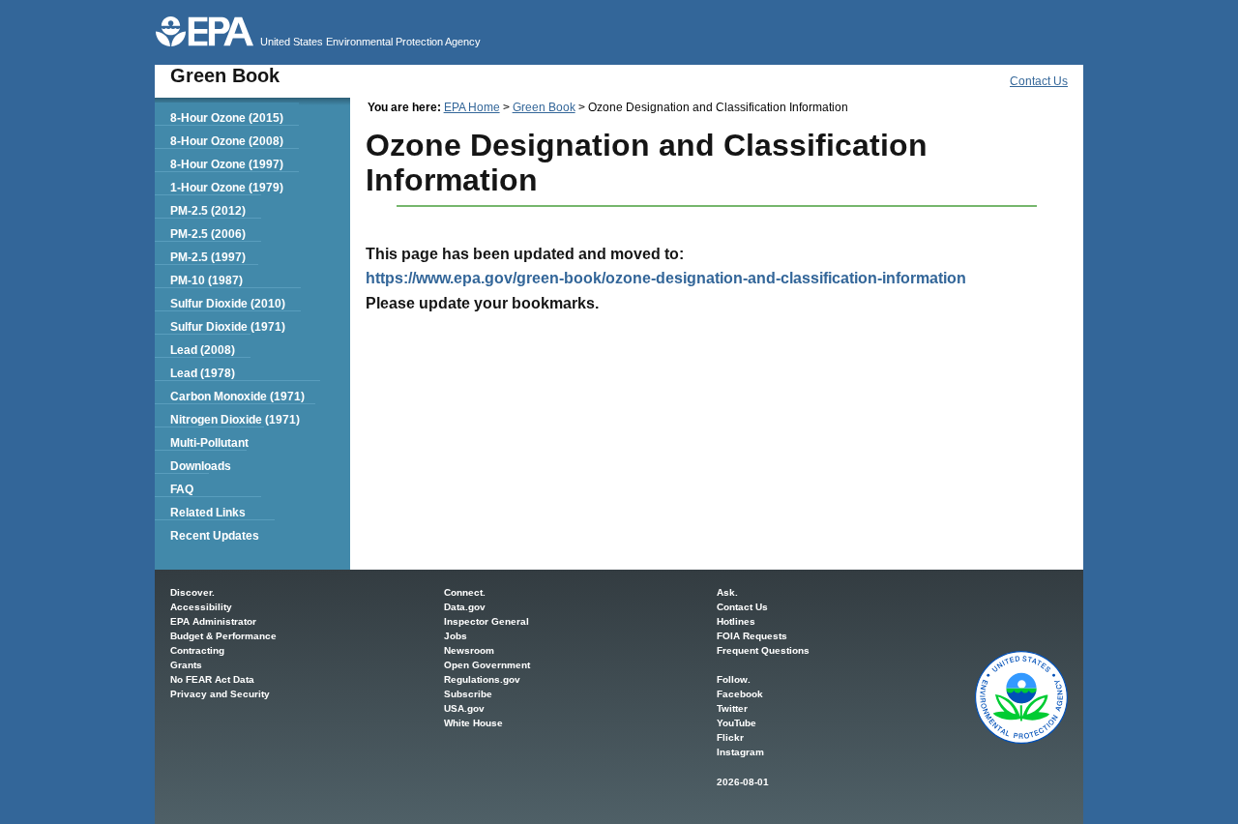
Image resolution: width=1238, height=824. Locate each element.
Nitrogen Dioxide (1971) (235, 420)
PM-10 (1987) (206, 280)
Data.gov (465, 607)
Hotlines (736, 621)
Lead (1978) (202, 373)
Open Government (487, 665)
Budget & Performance (223, 636)
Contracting (197, 650)
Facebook (740, 694)
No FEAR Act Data (212, 679)
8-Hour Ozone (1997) (226, 164)
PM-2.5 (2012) (208, 211)
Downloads (200, 466)
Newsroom (469, 650)
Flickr (730, 737)
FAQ (181, 489)
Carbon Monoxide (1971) (237, 396)
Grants (186, 665)
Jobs (455, 636)
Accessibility (201, 607)
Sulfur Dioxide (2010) (227, 303)
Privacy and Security (220, 694)
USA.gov (464, 708)
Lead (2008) (202, 350)
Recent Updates (214, 536)
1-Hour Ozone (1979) (226, 187)
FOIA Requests (752, 636)
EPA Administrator (213, 621)
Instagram (740, 752)
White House (473, 723)
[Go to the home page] (204, 31)
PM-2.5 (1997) (208, 257)
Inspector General (486, 621)
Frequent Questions (763, 650)
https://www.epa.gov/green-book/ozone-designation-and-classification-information (666, 278)
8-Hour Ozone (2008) (226, 141)
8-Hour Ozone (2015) (226, 118)
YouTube (736, 723)
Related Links (208, 512)
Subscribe (468, 694)
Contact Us (1039, 81)
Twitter (732, 708)
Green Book (544, 107)
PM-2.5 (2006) (208, 234)
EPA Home (472, 107)
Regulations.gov (482, 679)
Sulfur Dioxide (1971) (227, 327)
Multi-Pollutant (209, 443)
